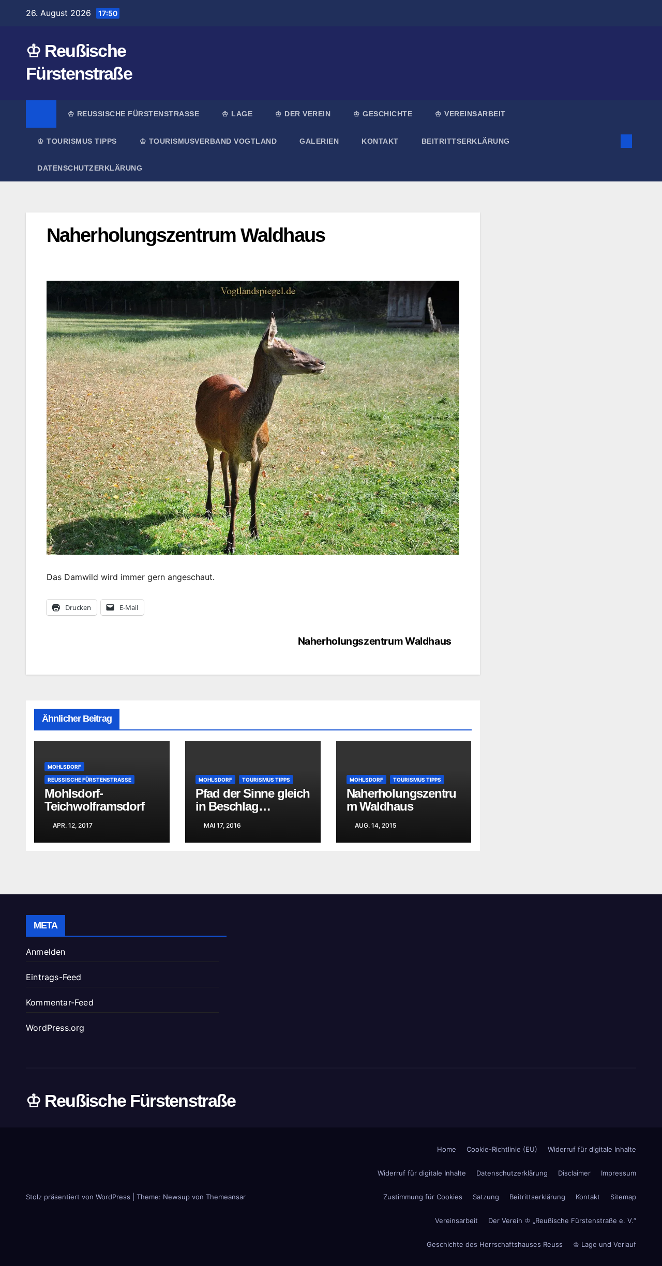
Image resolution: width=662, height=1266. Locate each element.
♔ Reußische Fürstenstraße (134, 114)
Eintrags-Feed (54, 977)
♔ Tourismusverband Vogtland (208, 141)
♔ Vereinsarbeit (470, 114)
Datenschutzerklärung (89, 168)
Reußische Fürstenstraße (89, 779)
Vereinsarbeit (456, 1220)
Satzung (486, 1197)
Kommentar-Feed (60, 1002)
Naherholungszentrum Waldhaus (375, 641)
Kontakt (380, 141)
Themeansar (226, 1197)
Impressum (618, 1173)
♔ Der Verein (302, 114)
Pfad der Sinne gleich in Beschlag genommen (252, 806)
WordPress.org (55, 1028)
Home (446, 1149)
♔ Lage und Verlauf (604, 1244)
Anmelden (46, 952)
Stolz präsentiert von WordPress (79, 1197)
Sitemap (623, 1197)
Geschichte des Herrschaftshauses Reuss (495, 1244)
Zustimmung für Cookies (422, 1197)
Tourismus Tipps (266, 779)
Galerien (319, 141)
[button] (609, 141)
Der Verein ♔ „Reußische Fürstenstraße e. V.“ (562, 1220)
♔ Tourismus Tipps (77, 141)
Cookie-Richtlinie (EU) (502, 1149)
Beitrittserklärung (467, 141)
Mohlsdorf (64, 767)
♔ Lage (237, 114)
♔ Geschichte (382, 114)
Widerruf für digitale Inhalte (592, 1149)
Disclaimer (574, 1173)
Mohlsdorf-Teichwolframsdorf (94, 799)
